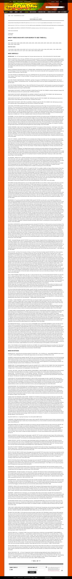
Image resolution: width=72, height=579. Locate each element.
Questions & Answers (27, 1)
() (61, 1)
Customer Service (20, 1)
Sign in (53, 1)
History (33, 577)
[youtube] (11, 569)
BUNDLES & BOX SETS (52, 12)
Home (10, 1)
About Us (14, 1)
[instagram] (10, 569)
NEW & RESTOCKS (33, 12)
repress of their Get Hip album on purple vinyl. (45, 28)
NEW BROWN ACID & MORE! (36, 19)
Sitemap (36, 577)
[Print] (35, 560)
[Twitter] (37, 560)
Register (57, 1)
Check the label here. (57, 22)
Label (21, 12)
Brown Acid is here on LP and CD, (34, 22)
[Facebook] (32, 560)
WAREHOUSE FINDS (41, 12)
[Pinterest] (39, 560)
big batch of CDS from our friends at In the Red (20, 25)
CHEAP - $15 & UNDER (62, 12)
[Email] (34, 560)
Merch (16, 12)
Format (11, 12)
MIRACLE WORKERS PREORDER (24, 28)
